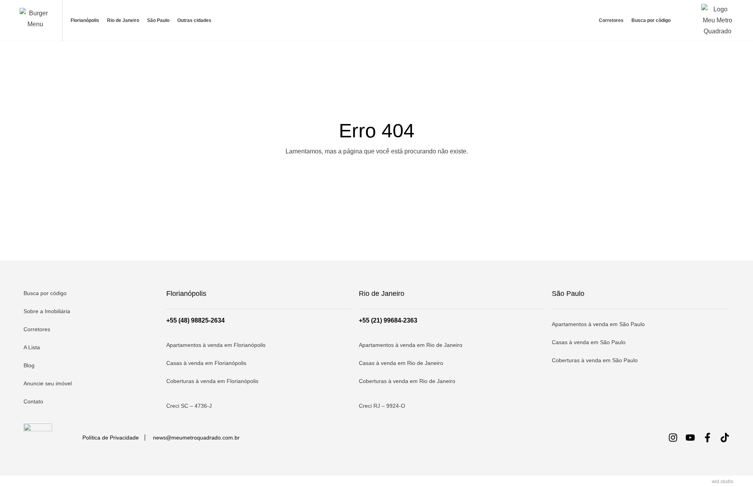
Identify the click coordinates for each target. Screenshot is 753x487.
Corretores (611, 20)
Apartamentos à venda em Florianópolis (216, 345)
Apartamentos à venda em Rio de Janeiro (410, 345)
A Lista (32, 347)
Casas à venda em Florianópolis (206, 363)
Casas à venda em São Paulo (589, 342)
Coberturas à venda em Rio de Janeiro (407, 381)
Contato (33, 401)
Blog (29, 365)
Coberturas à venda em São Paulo (595, 360)
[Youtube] (690, 437)
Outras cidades (194, 20)
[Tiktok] (724, 437)
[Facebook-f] (707, 437)
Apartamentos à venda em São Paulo (598, 324)
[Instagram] (673, 437)
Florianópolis (85, 20)
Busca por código (651, 20)
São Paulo (158, 20)
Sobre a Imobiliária (47, 311)
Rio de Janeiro (123, 20)
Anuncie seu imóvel (48, 383)
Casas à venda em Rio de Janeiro (401, 363)
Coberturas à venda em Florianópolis (212, 381)
